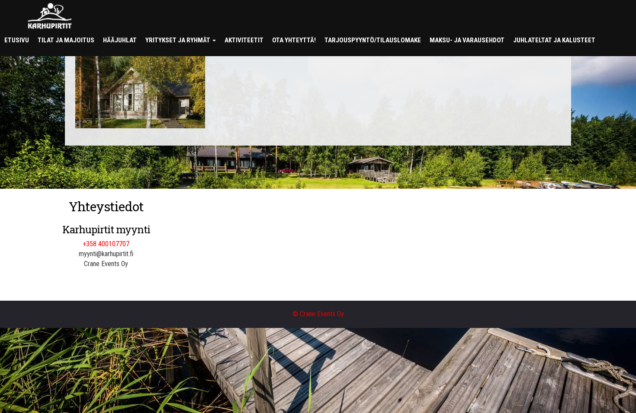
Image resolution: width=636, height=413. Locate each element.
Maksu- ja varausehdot (467, 40)
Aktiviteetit (244, 40)
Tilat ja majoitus (66, 40)
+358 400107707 (106, 244)
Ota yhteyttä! (294, 40)
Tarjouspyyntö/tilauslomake (372, 40)
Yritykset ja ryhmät (178, 40)
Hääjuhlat (120, 40)
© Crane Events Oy (318, 314)
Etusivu (16, 40)
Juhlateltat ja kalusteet (554, 40)
